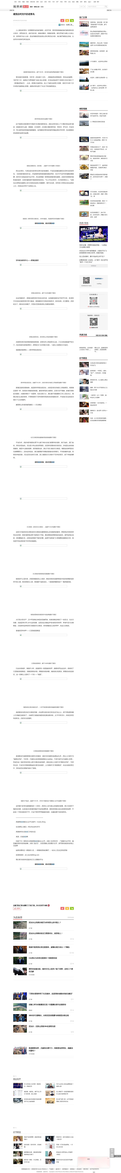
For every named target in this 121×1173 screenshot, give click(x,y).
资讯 (19, 1)
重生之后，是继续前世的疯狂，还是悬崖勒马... (101, 349)
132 (73, 953)
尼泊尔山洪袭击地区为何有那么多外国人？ (45, 922)
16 (73, 939)
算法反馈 (71, 917)
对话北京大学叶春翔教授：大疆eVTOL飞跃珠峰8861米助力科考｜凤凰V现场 (93, 252)
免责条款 (72, 1169)
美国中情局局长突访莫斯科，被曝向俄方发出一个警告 (49, 947)
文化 (69, 1)
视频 (23, 1)
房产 (57, 1)
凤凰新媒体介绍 (25, 1169)
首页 (15, 1)
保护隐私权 (65, 1169)
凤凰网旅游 (98, 278)
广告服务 (51, 1169)
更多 (89, 2)
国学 (81, 1)
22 (73, 1021)
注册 (95, 1)
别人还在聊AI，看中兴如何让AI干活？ (92, 256)
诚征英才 (58, 1169)
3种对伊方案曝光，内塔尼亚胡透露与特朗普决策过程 (49, 1015)
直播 (27, 1)
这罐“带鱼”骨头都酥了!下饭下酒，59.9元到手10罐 (30, 905)
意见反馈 (79, 1169)
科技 (61, 1)
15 (73, 1010)
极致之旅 (36, 6)
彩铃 (103, 335)
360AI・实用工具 (66, 25)
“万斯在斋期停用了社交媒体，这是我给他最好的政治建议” (51, 993)
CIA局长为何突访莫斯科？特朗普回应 (43, 958)
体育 (45, 1)
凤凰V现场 (83, 223)
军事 (65, 1)
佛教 (77, 1)
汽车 (53, 1)
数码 (85, 1)
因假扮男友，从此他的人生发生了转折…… (86, 348)
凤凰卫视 (32, 1)
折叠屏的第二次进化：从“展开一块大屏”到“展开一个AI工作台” (93, 261)
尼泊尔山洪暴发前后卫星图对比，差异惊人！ (46, 933)
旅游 (73, 1)
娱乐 (41, 1)
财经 (37, 1)
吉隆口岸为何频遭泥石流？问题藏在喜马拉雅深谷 (47, 1004)
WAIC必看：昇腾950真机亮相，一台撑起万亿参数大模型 (93, 246)
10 (73, 964)
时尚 (49, 1)
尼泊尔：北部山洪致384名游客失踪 (42, 1026)
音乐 (100, 335)
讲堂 (97, 335)
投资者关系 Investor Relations (39, 1169)
